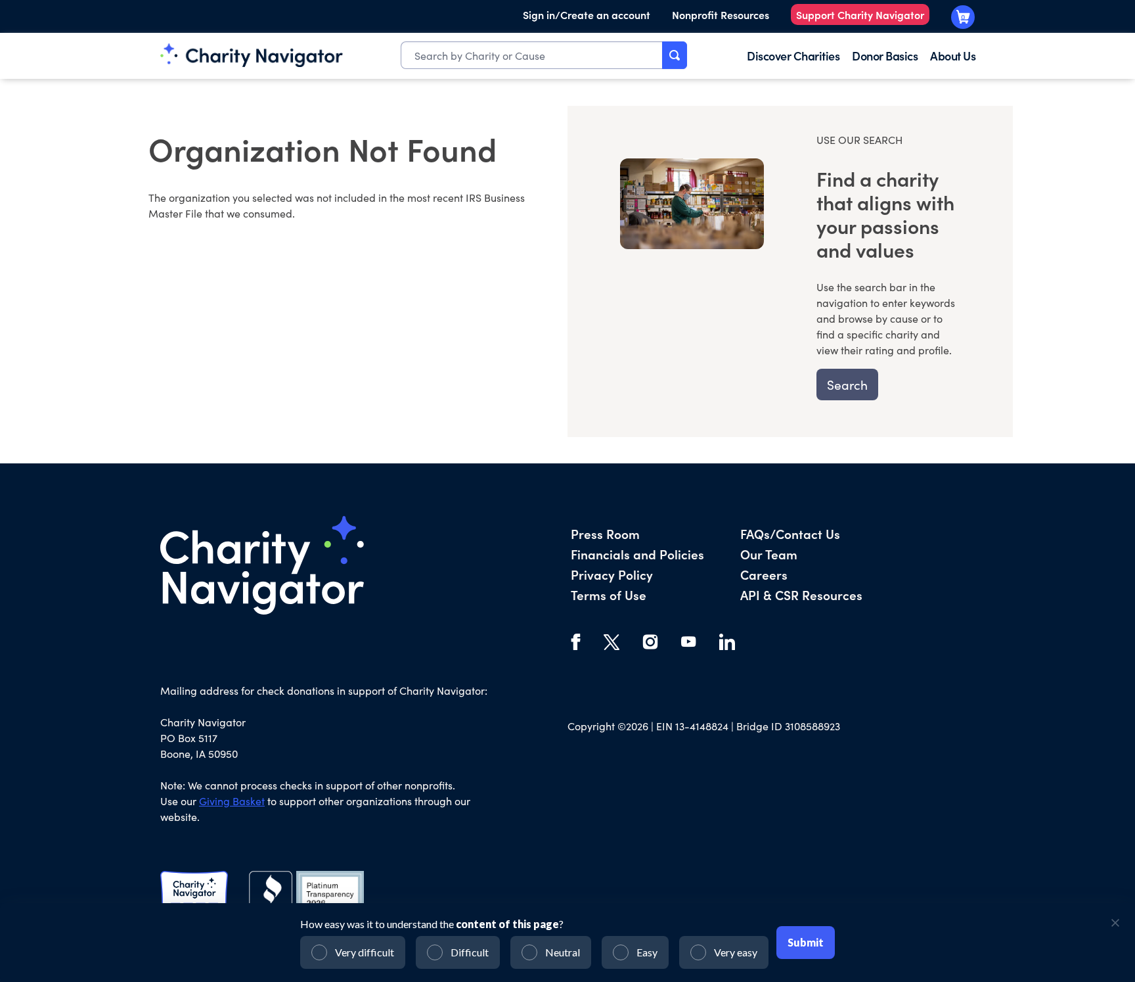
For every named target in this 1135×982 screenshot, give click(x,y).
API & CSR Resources (801, 594)
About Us (952, 55)
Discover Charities (793, 55)
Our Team (768, 554)
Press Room (605, 533)
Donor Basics (885, 55)
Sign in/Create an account (586, 14)
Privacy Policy (612, 574)
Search (847, 384)
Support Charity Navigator (860, 14)
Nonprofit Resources (720, 14)
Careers (764, 574)
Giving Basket (232, 801)
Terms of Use (608, 594)
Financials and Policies (637, 554)
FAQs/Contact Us (790, 533)
